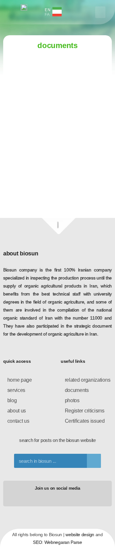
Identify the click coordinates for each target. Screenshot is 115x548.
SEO (37, 542)
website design (79, 534)
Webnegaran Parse (63, 542)
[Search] (94, 461)
